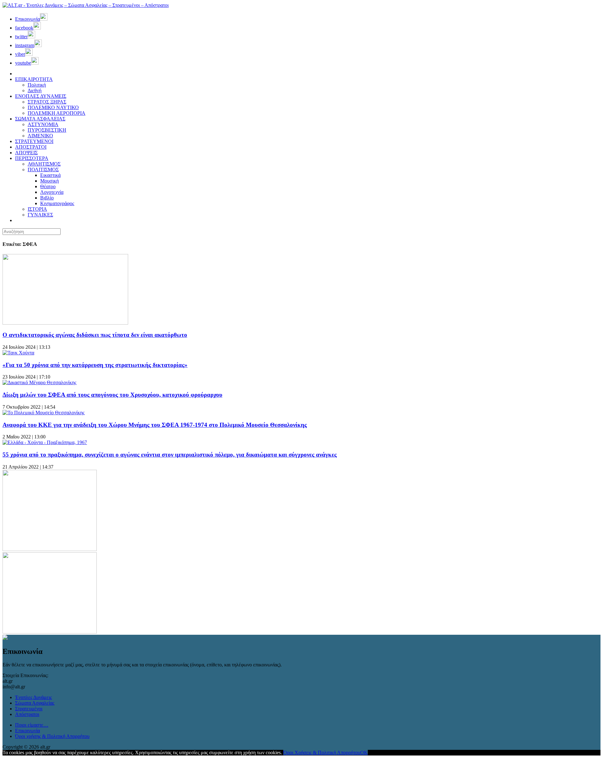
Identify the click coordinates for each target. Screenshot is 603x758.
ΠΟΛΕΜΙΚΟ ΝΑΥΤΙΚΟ (53, 107)
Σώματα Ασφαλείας (34, 703)
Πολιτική (37, 84)
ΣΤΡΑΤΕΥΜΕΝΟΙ (34, 141)
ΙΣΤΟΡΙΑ (37, 209)
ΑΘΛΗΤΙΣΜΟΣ (44, 164)
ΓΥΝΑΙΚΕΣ (40, 214)
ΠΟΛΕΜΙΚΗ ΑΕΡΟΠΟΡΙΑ (56, 113)
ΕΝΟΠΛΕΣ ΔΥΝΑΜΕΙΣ (40, 96)
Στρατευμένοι (28, 708)
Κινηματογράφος (57, 203)
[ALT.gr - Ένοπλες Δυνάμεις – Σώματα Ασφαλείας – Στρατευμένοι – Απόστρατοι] (86, 5)
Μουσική (49, 180)
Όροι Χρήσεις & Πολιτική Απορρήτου (321, 752)
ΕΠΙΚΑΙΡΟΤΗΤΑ (34, 79)
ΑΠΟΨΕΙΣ (26, 152)
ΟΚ (364, 752)
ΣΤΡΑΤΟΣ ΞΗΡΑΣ (47, 101)
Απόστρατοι (27, 714)
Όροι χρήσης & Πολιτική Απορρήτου (52, 736)
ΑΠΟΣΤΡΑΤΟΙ (30, 147)
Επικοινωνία (27, 730)
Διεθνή (34, 90)
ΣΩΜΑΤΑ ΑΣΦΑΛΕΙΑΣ (40, 118)
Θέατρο (48, 186)
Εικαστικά (50, 175)
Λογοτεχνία (51, 192)
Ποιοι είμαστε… (31, 725)
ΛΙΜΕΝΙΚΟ (40, 135)
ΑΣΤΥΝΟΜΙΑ (43, 124)
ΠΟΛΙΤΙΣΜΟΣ (43, 169)
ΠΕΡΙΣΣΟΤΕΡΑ (31, 158)
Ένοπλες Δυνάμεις (33, 697)
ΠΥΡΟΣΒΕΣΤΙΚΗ (47, 130)
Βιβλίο (47, 197)
